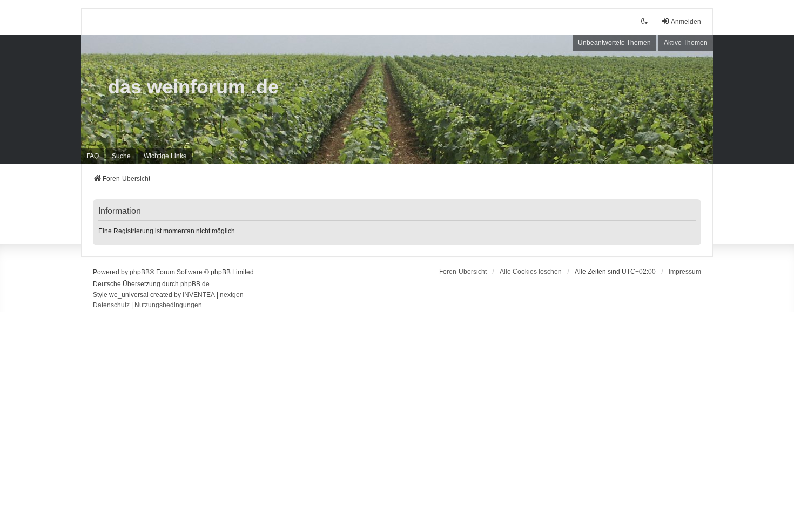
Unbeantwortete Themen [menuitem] (614, 42)
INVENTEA (199, 295)
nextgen (232, 295)
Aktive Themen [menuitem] (686, 42)
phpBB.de (195, 284)
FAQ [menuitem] (92, 156)
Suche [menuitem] (121, 156)
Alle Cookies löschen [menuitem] (531, 271)
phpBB (140, 272)
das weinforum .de (193, 87)
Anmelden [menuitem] (686, 21)
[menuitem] (165, 156)
